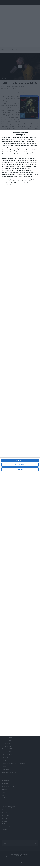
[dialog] (20, 433)
